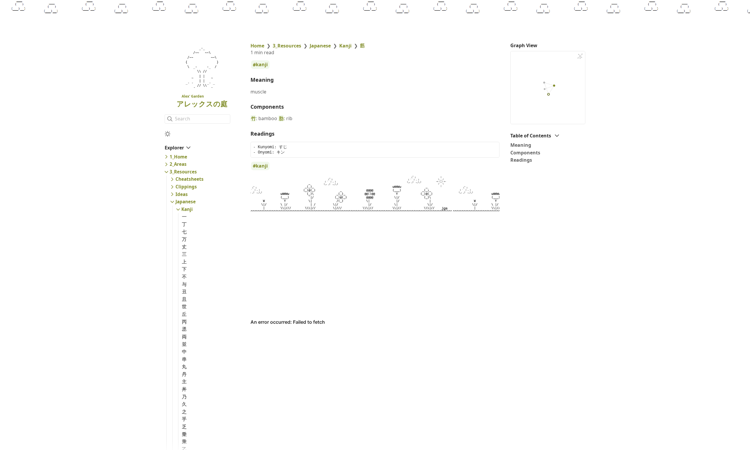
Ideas (181, 194)
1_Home (178, 157)
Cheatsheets (189, 179)
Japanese (185, 201)
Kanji (187, 209)
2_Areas (178, 164)
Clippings (186, 187)
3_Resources (183, 172)
